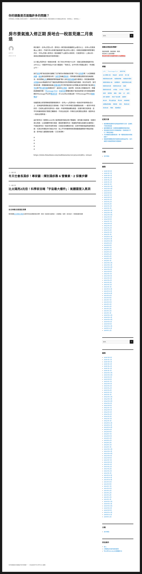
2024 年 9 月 (108, 217)
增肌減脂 (71, 79)
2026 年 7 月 (108, 173)
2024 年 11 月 (108, 212)
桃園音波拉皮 (117, 86)
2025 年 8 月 (108, 193)
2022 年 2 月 (108, 284)
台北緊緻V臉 (107, 75)
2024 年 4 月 (108, 228)
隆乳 (120, 104)
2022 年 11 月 (108, 265)
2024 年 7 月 (108, 221)
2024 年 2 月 (108, 232)
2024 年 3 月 (108, 230)
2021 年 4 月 (107, 306)
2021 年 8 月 (107, 298)
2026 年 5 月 (108, 178)
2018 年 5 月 (107, 330)
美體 (35, 76)
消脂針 (127, 89)
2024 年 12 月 (108, 210)
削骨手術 (122, 71)
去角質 (80, 73)
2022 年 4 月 (108, 280)
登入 (105, 547)
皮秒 (38, 73)
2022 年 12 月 (108, 263)
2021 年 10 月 (108, 293)
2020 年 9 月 (108, 322)
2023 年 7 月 (108, 247)
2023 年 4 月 (108, 254)
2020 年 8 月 (108, 324)
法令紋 (121, 89)
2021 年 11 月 (108, 291)
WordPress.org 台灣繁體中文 (113, 551)
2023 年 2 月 (108, 258)
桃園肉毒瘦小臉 (107, 82)
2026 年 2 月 (108, 182)
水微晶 (36, 82)
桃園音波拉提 (107, 86)
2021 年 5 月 (107, 304)
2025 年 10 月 (108, 188)
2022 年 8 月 (108, 271)
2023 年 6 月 (108, 250)
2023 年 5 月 (108, 252)
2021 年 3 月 (107, 309)
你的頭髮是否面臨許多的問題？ (29, 15)
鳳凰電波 (118, 108)
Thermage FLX (51, 91)
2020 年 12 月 (108, 315)
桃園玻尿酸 (117, 78)
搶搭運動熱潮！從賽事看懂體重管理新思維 (117, 128)
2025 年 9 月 (108, 191)
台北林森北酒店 (18, 214)
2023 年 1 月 (107, 260)
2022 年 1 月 (107, 287)
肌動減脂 (57, 85)
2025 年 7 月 (108, 195)
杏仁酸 (127, 75)
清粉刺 (66, 76)
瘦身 (40, 76)
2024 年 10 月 (108, 215)
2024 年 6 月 (108, 223)
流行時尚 (106, 156)
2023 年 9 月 (108, 243)
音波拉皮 (62, 91)
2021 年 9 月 (108, 295)
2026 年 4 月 (108, 180)
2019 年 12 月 (108, 326)
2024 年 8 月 (108, 219)
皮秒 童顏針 (106, 97)
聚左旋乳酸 (43, 88)
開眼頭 (115, 104)
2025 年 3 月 (108, 204)
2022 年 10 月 (108, 267)
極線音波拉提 (107, 89)
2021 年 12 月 (108, 289)
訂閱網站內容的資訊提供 (111, 549)
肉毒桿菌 (126, 100)
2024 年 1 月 (107, 234)
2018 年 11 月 (108, 328)
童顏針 (124, 97)
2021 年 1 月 (107, 313)
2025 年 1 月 (107, 208)
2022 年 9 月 (108, 269)
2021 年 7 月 (107, 300)
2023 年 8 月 (108, 245)
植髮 (124, 86)
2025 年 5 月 (108, 199)
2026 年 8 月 (108, 171)
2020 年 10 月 (108, 319)
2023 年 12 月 (108, 236)
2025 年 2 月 (108, 206)
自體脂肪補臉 (107, 104)
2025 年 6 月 (108, 197)
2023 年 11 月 (108, 239)
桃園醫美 (117, 82)
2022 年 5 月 (108, 278)
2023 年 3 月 (107, 256)
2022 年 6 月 (108, 276)
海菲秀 (57, 76)
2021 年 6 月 (108, 302)
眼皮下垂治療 (116, 97)
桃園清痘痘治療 (107, 78)
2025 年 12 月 (108, 186)
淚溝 (104, 93)
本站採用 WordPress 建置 (37, 565)
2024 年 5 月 (108, 226)
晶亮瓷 (121, 75)
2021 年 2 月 (107, 311)
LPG (45, 79)
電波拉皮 (54, 94)
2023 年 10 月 (108, 241)
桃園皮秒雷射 (127, 78)
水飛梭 (64, 88)
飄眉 (111, 108)
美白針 (105, 100)
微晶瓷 (115, 75)
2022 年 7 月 (108, 274)
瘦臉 (115, 93)
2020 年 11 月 (108, 317)
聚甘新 (120, 100)
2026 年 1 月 (108, 184)
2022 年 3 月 (108, 282)
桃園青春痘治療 (126, 82)
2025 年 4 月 (108, 202)
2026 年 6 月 (108, 175)
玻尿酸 (110, 93)
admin (11, 53)
